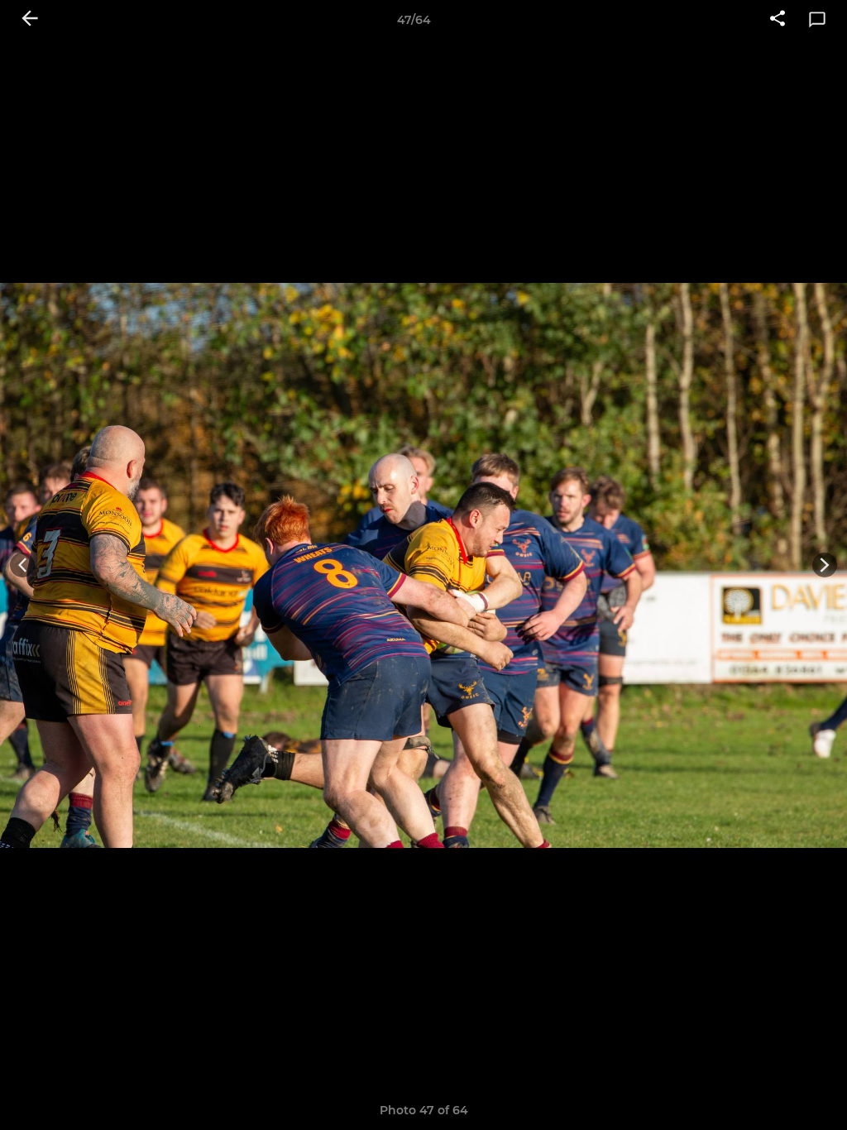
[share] (777, 19)
